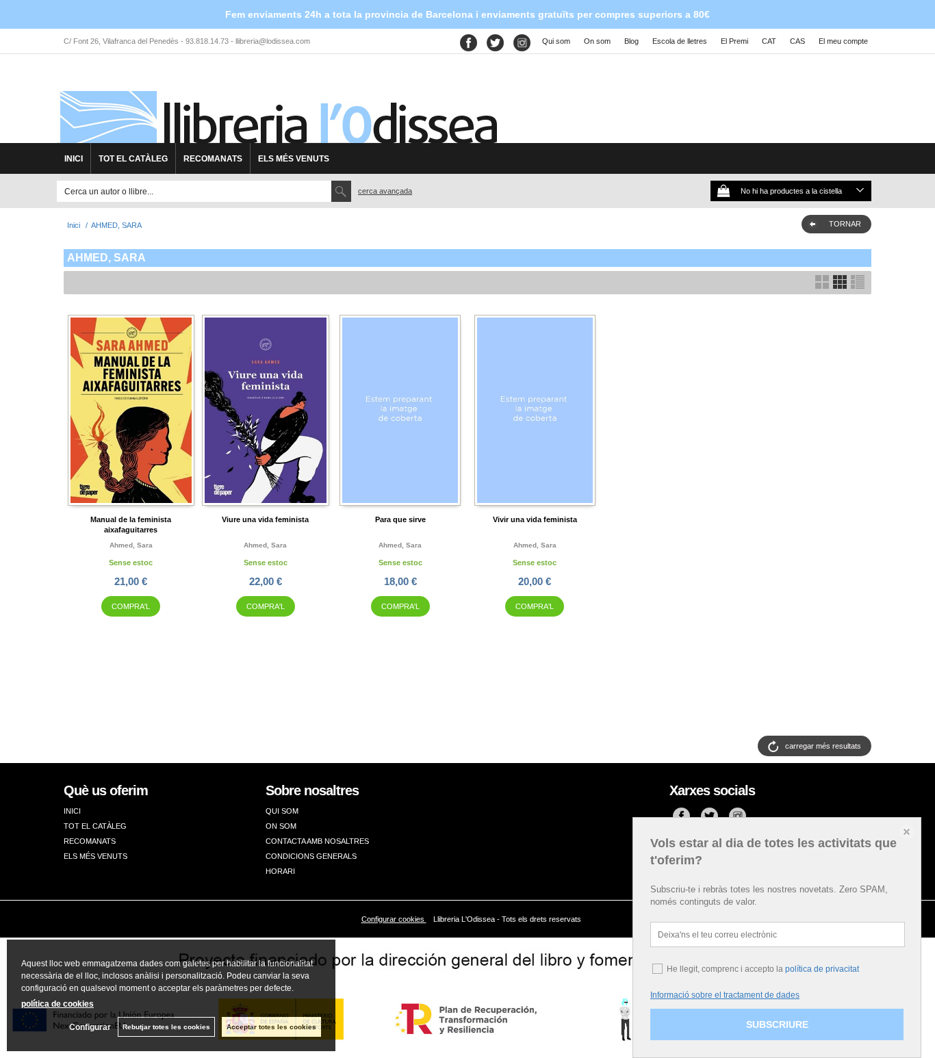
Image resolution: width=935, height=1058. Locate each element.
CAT (769, 41)
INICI (73, 159)
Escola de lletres (679, 41)
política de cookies (57, 1004)
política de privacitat (822, 969)
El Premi (734, 41)
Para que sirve (400, 519)
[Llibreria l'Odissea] (277, 103)
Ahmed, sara (131, 545)
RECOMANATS (212, 159)
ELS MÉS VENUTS (293, 159)
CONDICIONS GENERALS (311, 856)
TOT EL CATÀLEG (133, 159)
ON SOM (281, 826)
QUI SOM (282, 811)
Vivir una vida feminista (535, 519)
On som (597, 41)
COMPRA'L (131, 606)
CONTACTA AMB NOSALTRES (317, 841)
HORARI (280, 871)
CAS (797, 41)
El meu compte (843, 41)
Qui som (556, 41)
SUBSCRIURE (777, 1024)
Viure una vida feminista (265, 519)
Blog (631, 41)
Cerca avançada (385, 191)
